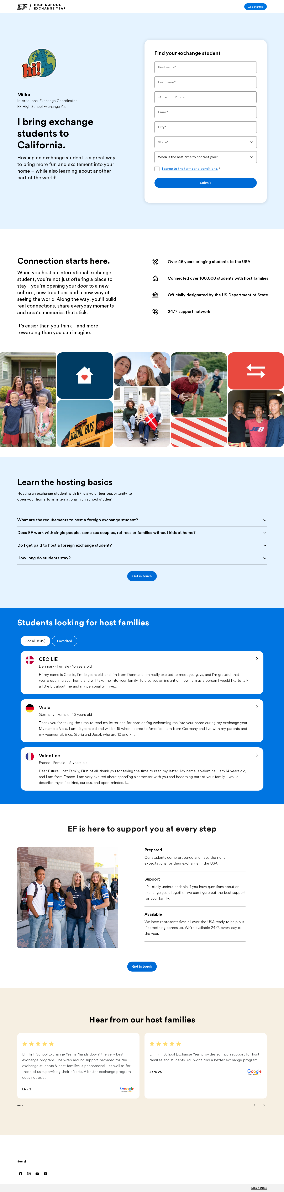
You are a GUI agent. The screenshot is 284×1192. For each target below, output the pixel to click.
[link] (41, 7)
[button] (142, 576)
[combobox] (162, 97)
